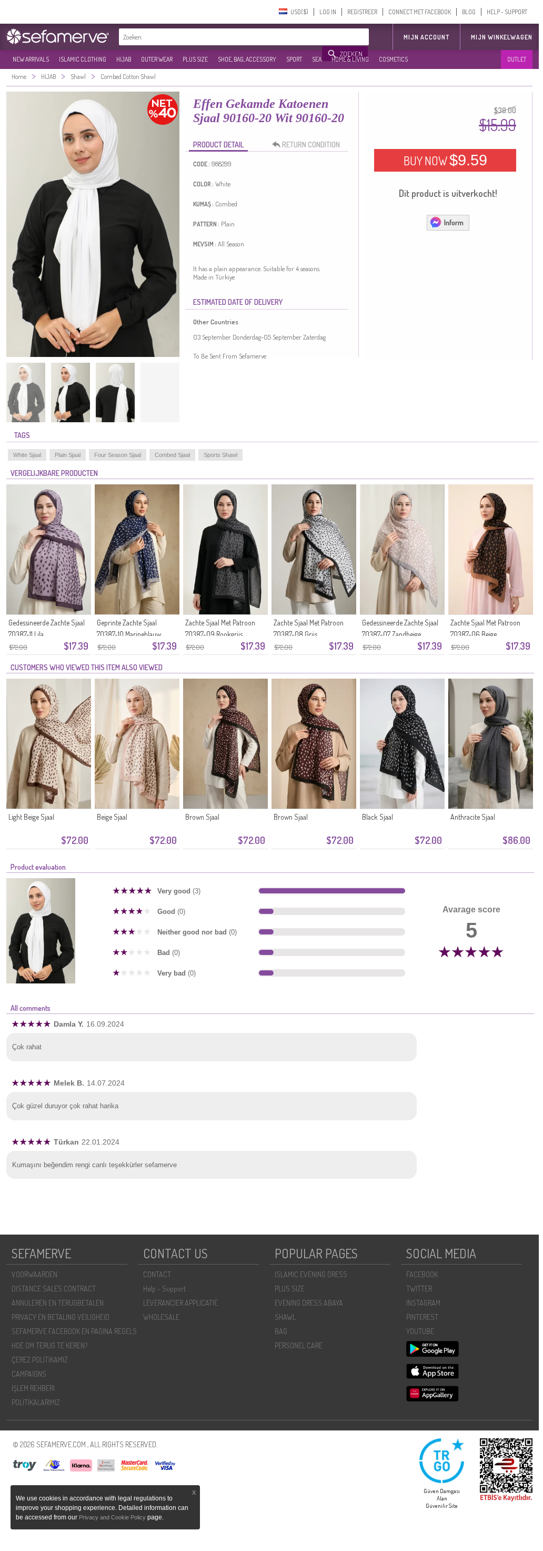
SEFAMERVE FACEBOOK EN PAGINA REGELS (74, 1331)
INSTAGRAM (423, 1302)
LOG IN (327, 12)
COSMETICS (393, 59)
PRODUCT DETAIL (218, 144)
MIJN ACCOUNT (426, 37)
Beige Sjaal (112, 816)
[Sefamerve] (60, 36)
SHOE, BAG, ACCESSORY (247, 59)
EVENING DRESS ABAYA (309, 1302)
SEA (316, 59)
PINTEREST (422, 1317)
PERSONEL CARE (299, 1345)
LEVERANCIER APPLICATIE (180, 1302)
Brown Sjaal (202, 816)
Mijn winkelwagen (501, 37)
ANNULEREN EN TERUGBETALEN (58, 1302)
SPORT (294, 59)
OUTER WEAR (157, 59)
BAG (281, 1331)
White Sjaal (27, 455)
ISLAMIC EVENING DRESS (311, 1274)
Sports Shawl (220, 455)
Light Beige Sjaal (31, 816)
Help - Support (164, 1288)
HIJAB (123, 59)
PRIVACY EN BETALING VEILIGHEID (60, 1317)
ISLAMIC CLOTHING (82, 59)
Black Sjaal (377, 816)
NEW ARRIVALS (31, 59)
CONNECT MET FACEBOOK (419, 12)
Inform (454, 222)
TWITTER (419, 1288)
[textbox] (221, 36)
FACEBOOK (422, 1274)
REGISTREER (362, 12)
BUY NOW (445, 160)
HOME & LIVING (350, 59)
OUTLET (516, 59)
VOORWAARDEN (34, 1274)
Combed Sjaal (172, 455)
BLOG (469, 12)
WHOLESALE (161, 1317)
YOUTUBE (420, 1331)
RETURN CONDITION (311, 144)
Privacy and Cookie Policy (112, 1517)
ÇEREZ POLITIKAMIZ (40, 1359)
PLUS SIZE (195, 59)
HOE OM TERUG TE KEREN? (49, 1345)
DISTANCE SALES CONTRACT (54, 1288)
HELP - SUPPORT (507, 12)
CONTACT (157, 1274)
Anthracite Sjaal (472, 816)
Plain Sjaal (68, 455)
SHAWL (285, 1317)
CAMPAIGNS (29, 1373)
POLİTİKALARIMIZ (36, 1402)
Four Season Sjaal (117, 455)
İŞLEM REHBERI (33, 1388)
